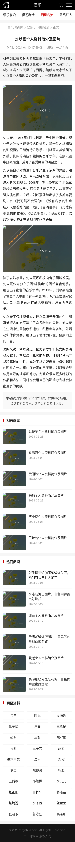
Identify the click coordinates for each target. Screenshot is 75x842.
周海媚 (61, 715)
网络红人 (65, 14)
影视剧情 (28, 14)
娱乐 (38, 5)
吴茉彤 (61, 814)
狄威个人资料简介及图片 (46, 658)
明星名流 (47, 14)
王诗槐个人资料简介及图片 (48, 537)
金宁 (13, 715)
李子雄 (37, 803)
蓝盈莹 (61, 803)
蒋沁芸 (61, 792)
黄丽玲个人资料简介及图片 (48, 474)
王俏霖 (13, 781)
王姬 (37, 737)
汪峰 (37, 726)
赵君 (61, 748)
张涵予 (13, 814)
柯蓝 (61, 770)
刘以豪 (8, 137)
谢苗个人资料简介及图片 (46, 615)
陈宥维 (61, 737)
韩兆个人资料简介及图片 (46, 495)
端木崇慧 (13, 759)
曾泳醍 (37, 814)
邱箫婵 (37, 781)
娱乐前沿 (9, 14)
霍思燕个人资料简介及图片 (48, 452)
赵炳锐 (13, 803)
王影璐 (61, 726)
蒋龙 (13, 748)
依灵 (13, 770)
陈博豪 (37, 770)
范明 (13, 737)
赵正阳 (13, 792)
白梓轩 (37, 792)
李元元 (61, 781)
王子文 (37, 748)
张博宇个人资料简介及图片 (48, 431)
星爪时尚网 (15, 27)
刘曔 (61, 759)
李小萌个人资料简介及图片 (48, 516)
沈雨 (37, 759)
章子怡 (13, 726)
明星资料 (13, 703)
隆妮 (37, 715)
